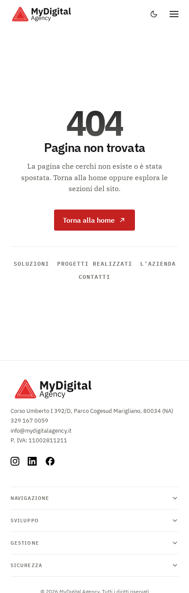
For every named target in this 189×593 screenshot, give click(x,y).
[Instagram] (15, 461)
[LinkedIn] (32, 461)
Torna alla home (89, 220)
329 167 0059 (29, 420)
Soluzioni (31, 263)
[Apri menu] (174, 14)
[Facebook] (50, 461)
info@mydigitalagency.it (41, 430)
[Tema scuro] (154, 14)
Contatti (94, 276)
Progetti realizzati (94, 263)
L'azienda (158, 263)
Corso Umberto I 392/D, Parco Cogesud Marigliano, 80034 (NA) (92, 411)
